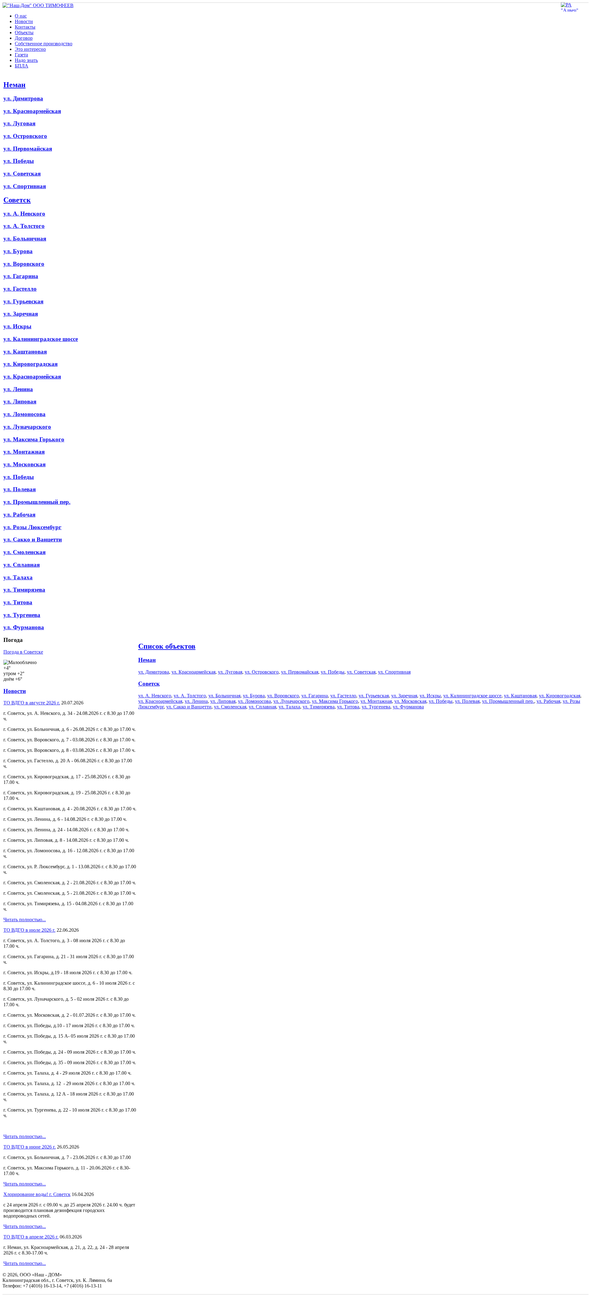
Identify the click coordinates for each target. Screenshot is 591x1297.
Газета (21, 54)
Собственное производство (43, 43)
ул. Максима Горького (33, 439)
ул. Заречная (20, 313)
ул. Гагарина (20, 276)
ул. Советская (22, 173)
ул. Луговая (19, 123)
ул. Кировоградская (30, 364)
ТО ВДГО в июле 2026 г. (29, 930)
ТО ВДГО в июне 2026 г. (29, 1146)
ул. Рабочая (19, 514)
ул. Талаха (18, 577)
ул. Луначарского (27, 427)
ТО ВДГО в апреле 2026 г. (30, 1236)
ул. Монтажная (24, 451)
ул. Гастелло (20, 289)
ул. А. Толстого (24, 226)
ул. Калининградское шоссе (40, 339)
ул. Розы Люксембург (32, 527)
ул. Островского (25, 136)
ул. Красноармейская (32, 111)
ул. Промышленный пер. (36, 502)
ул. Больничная (24, 238)
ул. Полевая (19, 489)
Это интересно (30, 49)
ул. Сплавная (21, 564)
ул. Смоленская (24, 552)
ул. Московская (24, 464)
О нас (21, 15)
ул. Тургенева (21, 615)
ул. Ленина (18, 389)
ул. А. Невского (24, 213)
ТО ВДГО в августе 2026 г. (31, 702)
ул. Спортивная (24, 186)
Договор (24, 38)
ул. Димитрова (23, 98)
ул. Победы (18, 161)
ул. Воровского (23, 264)
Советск (17, 200)
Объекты (24, 32)
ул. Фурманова (23, 627)
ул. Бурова (18, 251)
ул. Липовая (19, 401)
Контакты (25, 27)
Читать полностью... (24, 919)
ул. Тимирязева (24, 589)
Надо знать (26, 60)
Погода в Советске (23, 652)
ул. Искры (17, 326)
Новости (24, 21)
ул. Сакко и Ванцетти (32, 539)
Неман (14, 85)
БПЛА (21, 65)
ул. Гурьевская (23, 301)
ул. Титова (17, 602)
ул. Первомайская (27, 148)
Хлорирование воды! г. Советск (36, 1194)
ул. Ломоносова (24, 414)
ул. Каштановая (25, 351)
